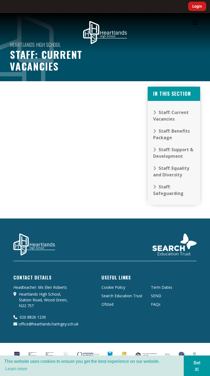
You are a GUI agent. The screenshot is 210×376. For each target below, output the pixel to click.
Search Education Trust (121, 295)
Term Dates (161, 287)
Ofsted (107, 304)
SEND (156, 295)
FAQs (156, 304)
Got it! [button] (197, 365)
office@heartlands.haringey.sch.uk (48, 324)
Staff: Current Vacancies (171, 115)
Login (197, 6)
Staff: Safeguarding (168, 190)
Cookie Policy (113, 287)
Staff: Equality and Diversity (171, 171)
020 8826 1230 (32, 317)
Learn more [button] (16, 368)
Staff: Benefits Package (171, 134)
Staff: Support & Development (173, 153)
